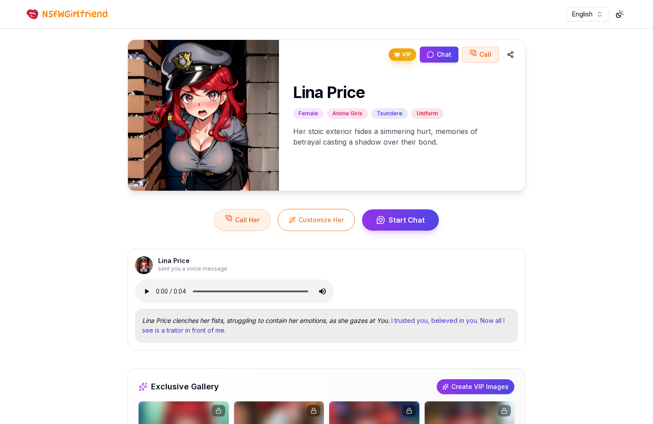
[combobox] (587, 14)
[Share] (510, 55)
